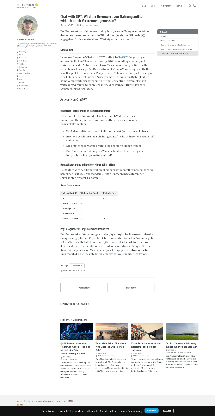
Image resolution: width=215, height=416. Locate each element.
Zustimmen (151, 410)
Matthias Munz (25, 39)
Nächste (131, 287)
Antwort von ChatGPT (167, 41)
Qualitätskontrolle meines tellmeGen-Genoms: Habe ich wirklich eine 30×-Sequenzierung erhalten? (75, 348)
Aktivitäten (166, 5)
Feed (21, 404)
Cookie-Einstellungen (58, 401)
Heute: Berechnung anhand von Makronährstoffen (176, 49)
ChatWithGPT (77, 265)
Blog (144, 5)
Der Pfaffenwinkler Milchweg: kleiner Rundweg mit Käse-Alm (181, 345)
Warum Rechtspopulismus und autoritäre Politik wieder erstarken (146, 347)
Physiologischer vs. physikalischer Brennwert (174, 53)
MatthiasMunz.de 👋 (27, 6)
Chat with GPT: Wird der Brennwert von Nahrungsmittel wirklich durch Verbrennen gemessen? (101, 18)
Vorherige (84, 287)
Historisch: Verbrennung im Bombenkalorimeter (176, 45)
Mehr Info (167, 410)
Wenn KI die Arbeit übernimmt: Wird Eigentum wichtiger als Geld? (111, 347)
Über (153, 5)
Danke (179, 5)
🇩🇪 (69, 401)
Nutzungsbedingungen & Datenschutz (32, 401)
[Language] (194, 5)
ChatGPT (122, 57)
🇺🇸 (72, 401)
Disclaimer (163, 36)
